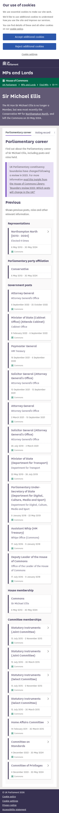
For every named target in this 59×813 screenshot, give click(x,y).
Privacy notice (9, 805)
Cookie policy (9, 796)
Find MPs (43, 85)
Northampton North (37, 113)
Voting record (42, 132)
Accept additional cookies (29, 36)
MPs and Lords (17, 73)
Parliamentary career (18, 132)
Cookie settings (29, 54)
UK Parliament (9, 85)
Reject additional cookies (29, 46)
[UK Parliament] (10, 63)
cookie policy (16, 29)
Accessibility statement (14, 809)
